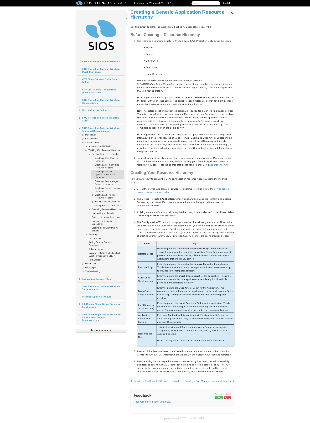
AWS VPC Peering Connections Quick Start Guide (99, 91)
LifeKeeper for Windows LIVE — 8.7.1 (153, 3)
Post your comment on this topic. (152, 401)
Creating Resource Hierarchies (106, 154)
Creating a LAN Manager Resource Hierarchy (106, 182)
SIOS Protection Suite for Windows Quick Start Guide (101, 70)
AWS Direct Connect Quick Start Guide (99, 81)
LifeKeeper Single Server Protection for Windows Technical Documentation (101, 317)
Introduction (90, 135)
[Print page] (232, 12)
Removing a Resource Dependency (102, 222)
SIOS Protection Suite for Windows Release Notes (101, 101)
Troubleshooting (92, 271)
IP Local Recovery (97, 249)
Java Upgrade (94, 260)
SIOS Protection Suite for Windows (101, 61)
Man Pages (93, 234)
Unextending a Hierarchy (103, 213)
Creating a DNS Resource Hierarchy (107, 159)
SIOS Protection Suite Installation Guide (100, 119)
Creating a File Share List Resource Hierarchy (107, 166)
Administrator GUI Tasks (100, 146)
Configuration (91, 138)
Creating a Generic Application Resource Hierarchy (105, 174)
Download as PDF (102, 330)
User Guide (90, 263)
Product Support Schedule (96, 296)
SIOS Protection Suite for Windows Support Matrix (101, 288)
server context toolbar (158, 192)
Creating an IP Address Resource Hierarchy (106, 196)
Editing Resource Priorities (107, 201)
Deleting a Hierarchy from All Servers (105, 229)
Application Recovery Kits (96, 279)
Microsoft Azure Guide (94, 110)
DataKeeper (90, 267)
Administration (92, 142)
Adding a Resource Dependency (107, 217)
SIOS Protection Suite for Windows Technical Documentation (101, 129)
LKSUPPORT (94, 238)
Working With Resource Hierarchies (105, 150)
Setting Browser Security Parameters (100, 243)
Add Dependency (218, 164)
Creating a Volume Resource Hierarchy (108, 189)
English (227, 3)
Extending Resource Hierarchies (107, 209)
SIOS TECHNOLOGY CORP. (105, 3)
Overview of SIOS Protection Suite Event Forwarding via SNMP (104, 254)
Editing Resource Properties (108, 205)
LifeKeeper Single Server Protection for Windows (101, 305)
